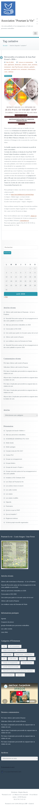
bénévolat (18, 64)
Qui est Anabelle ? (11, 514)
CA (4, 658)
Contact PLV (10, 455)
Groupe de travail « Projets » (14, 467)
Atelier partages (10, 447)
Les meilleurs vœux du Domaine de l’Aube (19, 341)
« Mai (6, 297)
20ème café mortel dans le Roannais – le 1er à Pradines (18, 581)
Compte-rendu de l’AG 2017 (14, 451)
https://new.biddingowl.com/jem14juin (22, 194)
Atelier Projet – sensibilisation (24, 654)
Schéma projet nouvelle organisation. (17, 522)
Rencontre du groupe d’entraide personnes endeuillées (18, 671)
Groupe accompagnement (14, 459)
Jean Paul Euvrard (17, 67)
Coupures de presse (7, 622)
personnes (7, 69)
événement (7, 67)
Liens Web (4, 632)
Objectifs (8, 502)
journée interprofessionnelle (10, 666)
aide (5, 64)
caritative (24, 64)
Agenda (3, 618)
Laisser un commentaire (26, 62)
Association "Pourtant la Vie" (17, 20)
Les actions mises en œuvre (14, 486)
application (11, 64)
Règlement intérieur (12, 518)
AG (4, 646)
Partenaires (9, 506)
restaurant (24, 69)
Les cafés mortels (11, 490)
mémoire (26, 67)
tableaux (10, 72)
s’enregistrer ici (24, 220)
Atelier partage (7, 654)
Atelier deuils (10, 443)
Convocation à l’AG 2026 (13, 329)
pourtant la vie (15, 69)
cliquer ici (33, 216)
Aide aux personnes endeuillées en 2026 (18, 325)
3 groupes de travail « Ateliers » (15, 430)
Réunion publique (8, 675)
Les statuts (9, 494)
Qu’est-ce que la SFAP (13, 510)
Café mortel (13, 658)
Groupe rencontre (27, 662)
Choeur (23, 658)
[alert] (19, 772)
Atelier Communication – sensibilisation (14, 650)
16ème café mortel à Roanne (19, 363)
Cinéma (31, 658)
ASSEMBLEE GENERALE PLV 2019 (17, 439)
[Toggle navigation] (35, 33)
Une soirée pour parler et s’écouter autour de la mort (22, 333)
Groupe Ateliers (10, 463)
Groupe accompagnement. (10, 662)
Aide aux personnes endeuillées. (16, 434)
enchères (34, 64)
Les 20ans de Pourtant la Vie (14, 482)
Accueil (5, 45)
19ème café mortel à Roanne (15, 337)
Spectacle (20, 675)
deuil (29, 64)
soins (5, 72)
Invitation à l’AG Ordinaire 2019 (15, 477)
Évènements (8, 76)
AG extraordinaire (14, 646)
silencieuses (31, 69)
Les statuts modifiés (12, 498)
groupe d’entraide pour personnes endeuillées (15, 625)
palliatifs (32, 67)
